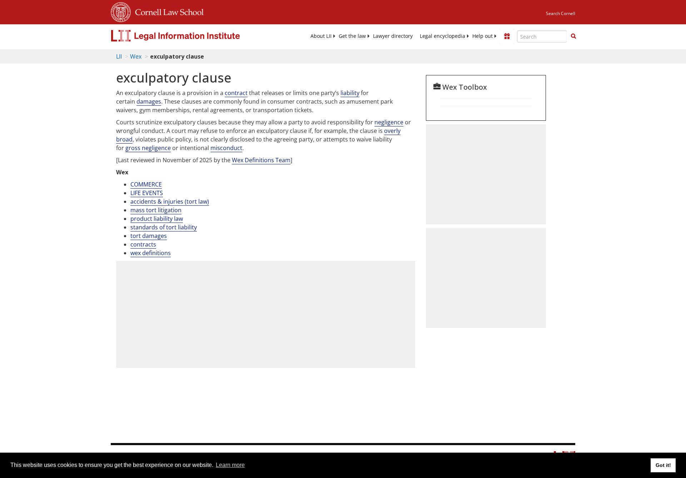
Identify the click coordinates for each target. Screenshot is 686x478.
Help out (482, 36)
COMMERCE (146, 184)
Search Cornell (560, 13)
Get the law (352, 36)
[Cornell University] (121, 11)
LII (119, 56)
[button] (573, 36)
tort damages (148, 236)
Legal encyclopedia (442, 36)
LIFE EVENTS (146, 193)
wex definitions (150, 253)
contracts (143, 244)
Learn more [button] (230, 465)
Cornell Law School (167, 11)
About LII (321, 36)
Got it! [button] (663, 465)
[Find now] (573, 36)
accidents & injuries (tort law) (169, 201)
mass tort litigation (156, 210)
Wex (135, 56)
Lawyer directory (393, 36)
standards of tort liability (163, 227)
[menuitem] (321, 36)
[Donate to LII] (507, 36)
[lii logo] (191, 35)
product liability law (156, 219)
